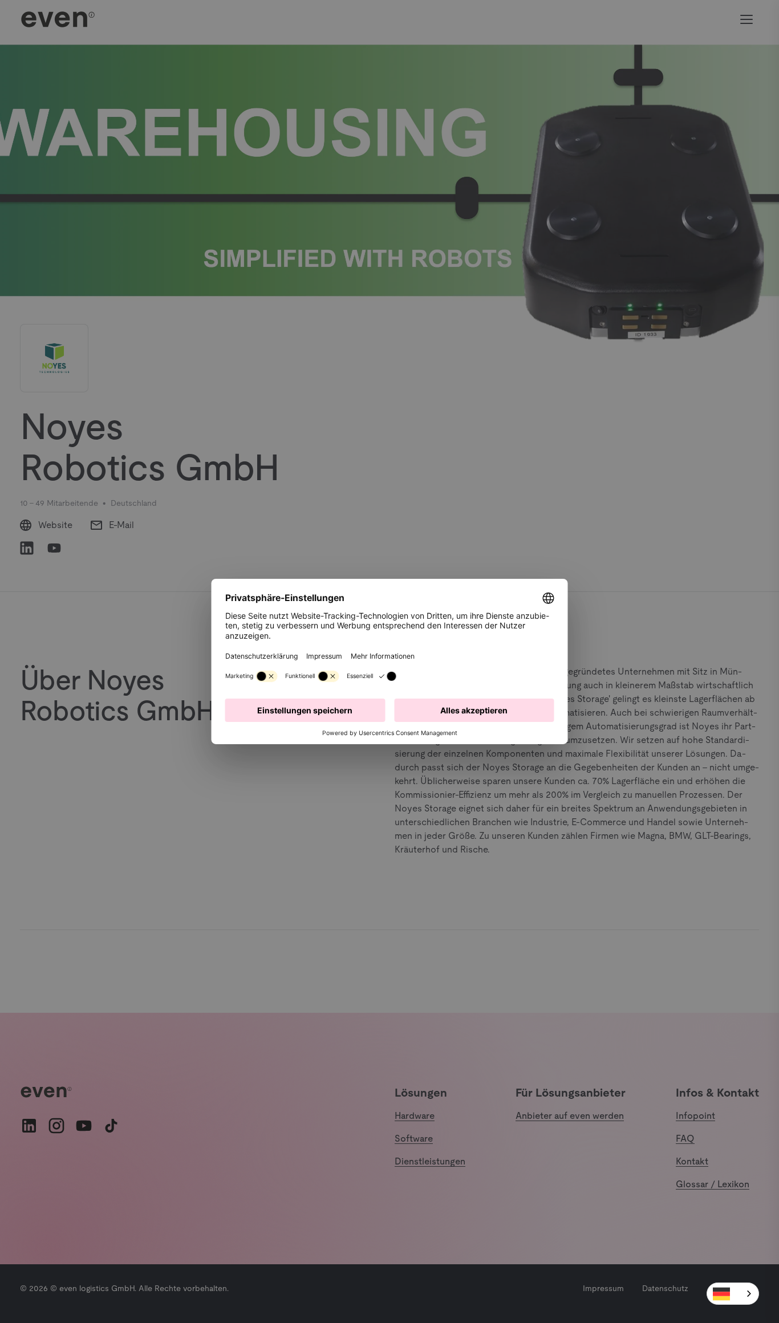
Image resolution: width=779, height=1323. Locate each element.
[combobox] (733, 1294)
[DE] (732, 1293)
